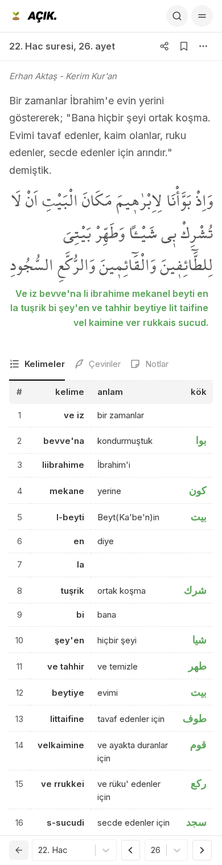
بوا (201, 440)
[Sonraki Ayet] (202, 850)
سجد (196, 822)
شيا (199, 640)
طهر (197, 666)
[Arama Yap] (177, 16)
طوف (195, 718)
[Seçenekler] (203, 46)
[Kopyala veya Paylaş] (164, 46)
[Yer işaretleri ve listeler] (184, 46)
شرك (195, 590)
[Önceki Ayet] (131, 850)
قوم (198, 744)
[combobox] (39, 850)
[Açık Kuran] (32, 16)
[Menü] (202, 16)
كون (198, 490)
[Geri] (18, 850)
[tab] (37, 365)
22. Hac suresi (41, 46)
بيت (199, 517)
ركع (199, 783)
